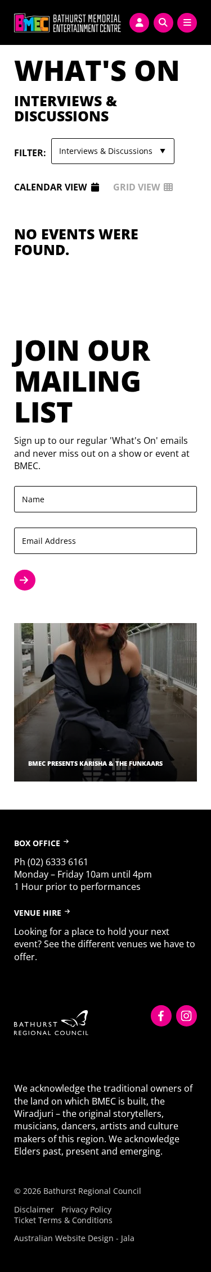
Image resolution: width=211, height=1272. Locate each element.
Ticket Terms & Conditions (63, 1220)
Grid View (136, 187)
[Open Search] (163, 23)
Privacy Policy (86, 1209)
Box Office (37, 843)
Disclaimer (34, 1209)
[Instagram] (186, 1015)
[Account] (139, 23)
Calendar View (50, 187)
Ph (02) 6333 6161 (51, 862)
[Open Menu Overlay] (187, 23)
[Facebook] (161, 1015)
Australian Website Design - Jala (74, 1238)
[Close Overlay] (12, 21)
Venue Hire (37, 912)
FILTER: (30, 153)
